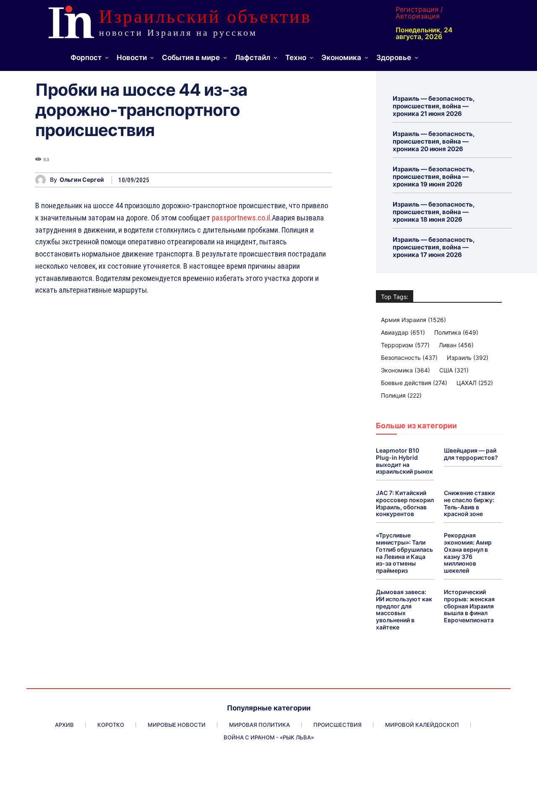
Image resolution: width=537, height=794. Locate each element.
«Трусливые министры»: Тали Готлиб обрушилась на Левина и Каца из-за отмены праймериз (404, 553)
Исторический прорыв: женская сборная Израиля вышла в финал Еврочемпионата (469, 606)
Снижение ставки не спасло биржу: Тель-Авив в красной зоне (469, 503)
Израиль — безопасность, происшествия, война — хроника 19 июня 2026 (434, 176)
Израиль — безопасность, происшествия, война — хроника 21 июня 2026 (434, 106)
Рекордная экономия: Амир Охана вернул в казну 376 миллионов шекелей (468, 553)
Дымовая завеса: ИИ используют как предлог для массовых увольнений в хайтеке (404, 609)
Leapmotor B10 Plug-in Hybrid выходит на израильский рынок (404, 461)
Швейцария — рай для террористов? (471, 454)
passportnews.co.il (241, 217)
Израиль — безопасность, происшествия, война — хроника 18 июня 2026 (434, 211)
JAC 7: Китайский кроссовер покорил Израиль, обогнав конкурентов (405, 503)
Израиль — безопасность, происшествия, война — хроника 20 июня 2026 (434, 141)
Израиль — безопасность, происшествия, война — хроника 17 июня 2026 (434, 247)
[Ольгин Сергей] (42, 180)
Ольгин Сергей (82, 179)
